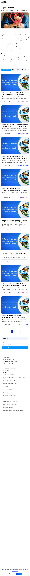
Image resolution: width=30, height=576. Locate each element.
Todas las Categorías (10, 10)
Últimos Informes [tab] (6, 69)
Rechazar (11, 573)
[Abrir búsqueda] (24, 2)
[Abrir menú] (27, 2)
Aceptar (19, 573)
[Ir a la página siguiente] (21, 331)
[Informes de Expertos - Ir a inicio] (4, 2)
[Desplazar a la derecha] (28, 10)
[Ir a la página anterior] (9, 331)
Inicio (2, 10)
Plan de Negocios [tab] (16, 69)
